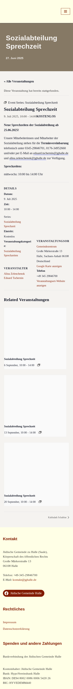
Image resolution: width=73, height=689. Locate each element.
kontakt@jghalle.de (24, 579)
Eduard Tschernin (13, 278)
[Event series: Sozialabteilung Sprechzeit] (38, 365)
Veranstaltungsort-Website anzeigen (51, 283)
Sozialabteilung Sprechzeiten (12, 253)
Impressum (9, 622)
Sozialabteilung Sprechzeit (12, 224)
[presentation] (35, 331)
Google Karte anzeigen (49, 266)
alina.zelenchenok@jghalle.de (27, 158)
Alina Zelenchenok (14, 273)
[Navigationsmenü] (65, 11)
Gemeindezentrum (47, 246)
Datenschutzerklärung (16, 628)
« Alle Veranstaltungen (19, 81)
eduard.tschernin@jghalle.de (50, 153)
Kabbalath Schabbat (57, 517)
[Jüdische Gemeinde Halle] (14, 11)
